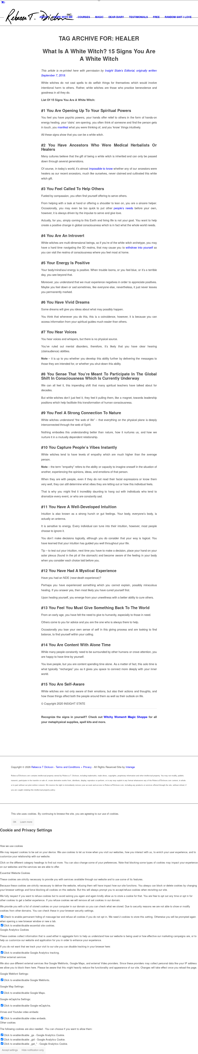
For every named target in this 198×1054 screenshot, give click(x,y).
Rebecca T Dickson (42, 767)
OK (14, 821)
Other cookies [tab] (8, 1022)
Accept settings (10, 1049)
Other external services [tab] (13, 957)
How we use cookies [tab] (11, 846)
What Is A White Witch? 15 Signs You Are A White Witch (99, 55)
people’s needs (123, 208)
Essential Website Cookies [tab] (15, 873)
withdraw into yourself (139, 247)
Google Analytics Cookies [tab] (14, 929)
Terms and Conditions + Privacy (74, 767)
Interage (130, 767)
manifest (63, 127)
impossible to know (101, 168)
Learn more (26, 821)
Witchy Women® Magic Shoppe (125, 717)
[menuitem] (44, 17)
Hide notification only (33, 1049)
